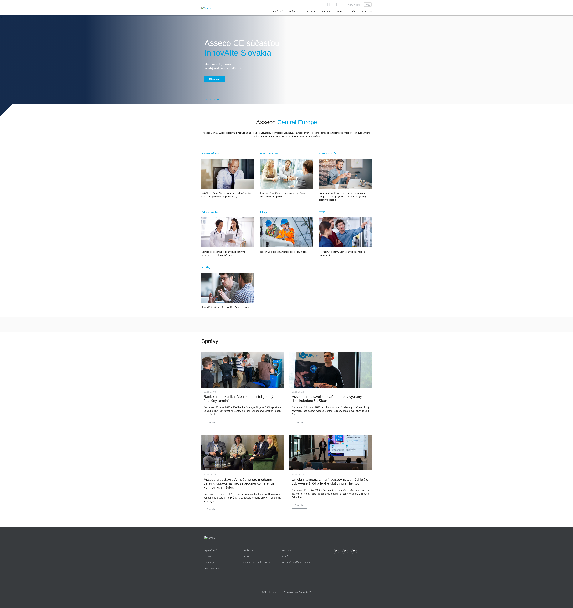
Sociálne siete (212, 568)
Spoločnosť (276, 11)
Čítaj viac (211, 422)
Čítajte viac (214, 79)
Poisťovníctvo (269, 153)
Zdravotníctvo (210, 212)
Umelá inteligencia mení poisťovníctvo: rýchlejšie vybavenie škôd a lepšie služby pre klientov (330, 481)
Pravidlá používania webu (296, 562)
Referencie (310, 11)
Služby (205, 267)
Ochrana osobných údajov (257, 562)
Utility (263, 212)
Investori (326, 11)
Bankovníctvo (210, 153)
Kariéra (352, 11)
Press (339, 11)
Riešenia (293, 11)
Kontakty (367, 11)
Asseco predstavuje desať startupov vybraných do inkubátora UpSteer (328, 398)
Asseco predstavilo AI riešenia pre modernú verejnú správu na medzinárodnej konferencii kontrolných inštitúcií (239, 483)
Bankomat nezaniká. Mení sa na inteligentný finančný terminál (238, 398)
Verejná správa (328, 153)
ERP (322, 212)
